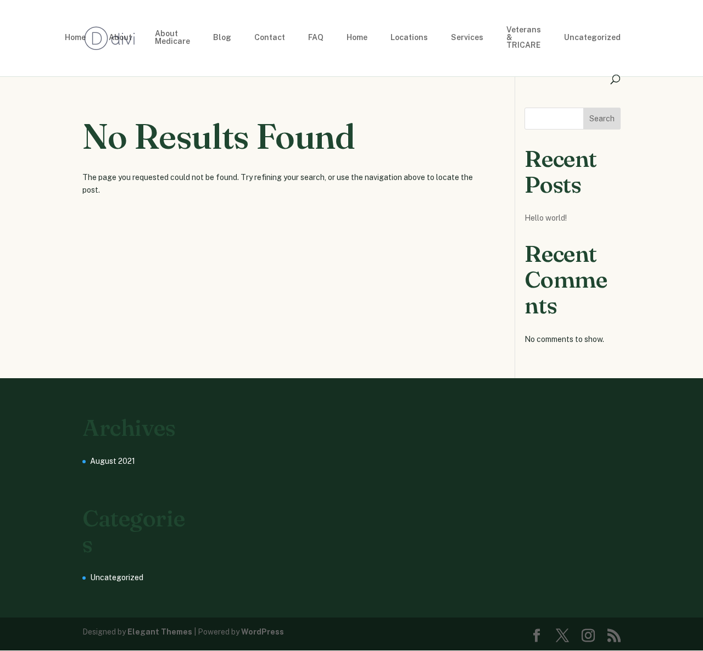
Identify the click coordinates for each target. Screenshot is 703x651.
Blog (222, 37)
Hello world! (546, 218)
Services (467, 37)
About (120, 37)
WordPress (262, 631)
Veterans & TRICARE (523, 37)
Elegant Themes (159, 631)
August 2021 (112, 461)
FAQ (315, 37)
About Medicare (172, 38)
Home (75, 37)
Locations (409, 37)
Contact (269, 37)
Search (602, 118)
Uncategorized (592, 37)
